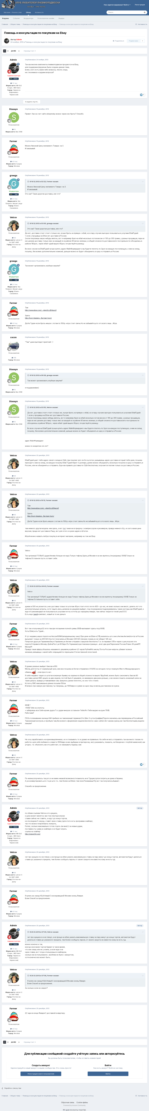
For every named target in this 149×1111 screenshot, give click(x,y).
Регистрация (140, 5)
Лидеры (61, 18)
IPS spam (66, 1110)
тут (64, 528)
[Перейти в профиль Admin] (6, 40)
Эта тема (136, 12)
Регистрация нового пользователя (41, 1074)
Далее (13, 51)
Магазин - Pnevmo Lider (13, 12)
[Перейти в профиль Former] (14, 149)
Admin (13, 60)
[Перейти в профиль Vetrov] (14, 225)
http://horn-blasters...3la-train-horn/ (38, 318)
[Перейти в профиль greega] (14, 183)
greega (13, 175)
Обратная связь (67, 1102)
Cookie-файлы (82, 1102)
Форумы (5, 18)
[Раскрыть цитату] (28, 181)
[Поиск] (144, 12)
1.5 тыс (14, 83)
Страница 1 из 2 (29, 51)
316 (14, 358)
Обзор (28, 12)
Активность (39, 12)
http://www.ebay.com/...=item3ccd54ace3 (40, 310)
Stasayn (13, 109)
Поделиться (119, 41)
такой (35, 614)
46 (15, 238)
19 (15, 129)
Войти (108, 1074)
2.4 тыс (15, 199)
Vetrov (13, 217)
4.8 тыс (15, 161)
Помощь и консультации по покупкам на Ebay (43, 42)
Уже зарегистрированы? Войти (116, 5)
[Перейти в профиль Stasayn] (14, 117)
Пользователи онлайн (45, 18)
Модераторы (28, 18)
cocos (13, 337)
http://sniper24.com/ (32, 834)
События (16, 18)
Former (13, 141)
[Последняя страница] (19, 50)
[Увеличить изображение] (34, 672)
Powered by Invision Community (74, 1105)
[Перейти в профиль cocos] (14, 345)
